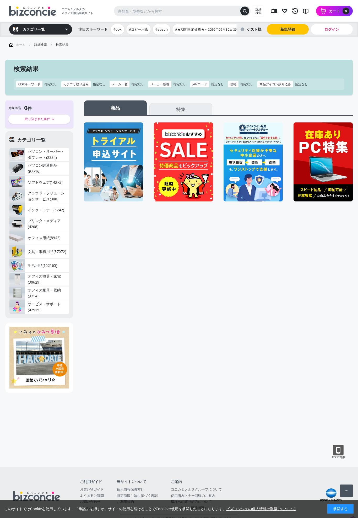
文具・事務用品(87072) (47, 251)
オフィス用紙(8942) (44, 237)
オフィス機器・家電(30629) (44, 279)
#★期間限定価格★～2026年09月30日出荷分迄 (210, 29)
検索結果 (62, 44)
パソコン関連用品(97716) (42, 168)
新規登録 (287, 29)
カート (338, 10)
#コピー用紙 (138, 29)
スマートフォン (338, 452)
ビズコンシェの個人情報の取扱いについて (261, 508)
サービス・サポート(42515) (44, 306)
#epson (161, 29)
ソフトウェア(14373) (45, 182)
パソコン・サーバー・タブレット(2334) (46, 154)
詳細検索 (258, 11)
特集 (181, 109)
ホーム (20, 44)
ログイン (331, 29)
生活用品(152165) (42, 265)
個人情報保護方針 (130, 489)
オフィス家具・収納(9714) (44, 293)
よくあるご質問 (92, 495)
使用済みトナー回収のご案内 (193, 495)
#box (117, 29)
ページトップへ (346, 491)
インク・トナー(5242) (46, 209)
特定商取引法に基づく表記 (137, 495)
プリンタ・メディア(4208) (44, 223)
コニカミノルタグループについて (196, 489)
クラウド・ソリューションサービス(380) (46, 195)
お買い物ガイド (92, 489)
